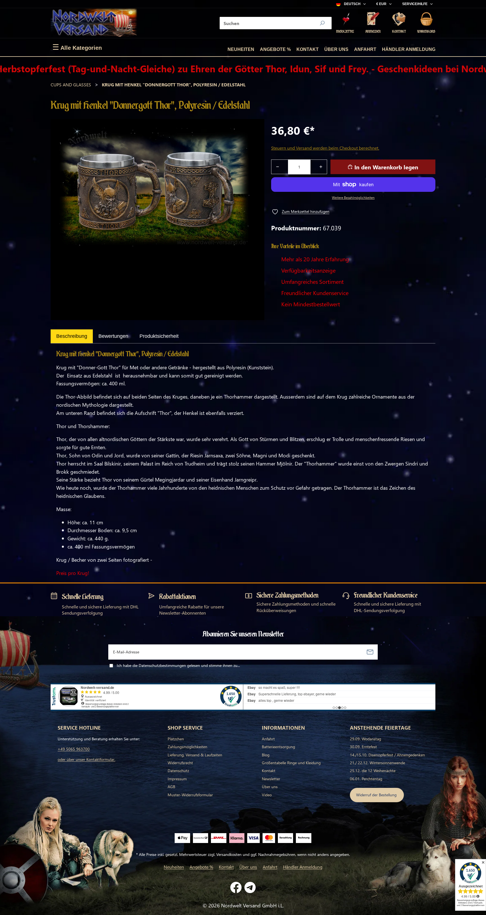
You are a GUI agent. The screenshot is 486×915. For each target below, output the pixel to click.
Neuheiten (241, 49)
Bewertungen (113, 336)
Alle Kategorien (77, 47)
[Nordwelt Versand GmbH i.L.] (94, 23)
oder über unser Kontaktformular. (86, 759)
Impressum (177, 778)
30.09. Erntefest (363, 746)
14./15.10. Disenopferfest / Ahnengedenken (387, 754)
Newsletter (271, 778)
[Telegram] (250, 887)
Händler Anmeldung (408, 49)
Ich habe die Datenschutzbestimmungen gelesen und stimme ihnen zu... (178, 665)
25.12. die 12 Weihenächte (372, 770)
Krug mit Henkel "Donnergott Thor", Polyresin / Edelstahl (174, 84)
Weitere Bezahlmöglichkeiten (353, 197)
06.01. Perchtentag (366, 778)
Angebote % (275, 49)
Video (267, 794)
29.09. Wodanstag (365, 738)
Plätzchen (176, 738)
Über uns (336, 49)
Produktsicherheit (159, 336)
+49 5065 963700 (74, 749)
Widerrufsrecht (180, 762)
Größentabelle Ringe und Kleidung (291, 762)
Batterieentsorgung (278, 746)
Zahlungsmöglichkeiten (187, 746)
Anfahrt (365, 49)
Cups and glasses (71, 84)
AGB (171, 786)
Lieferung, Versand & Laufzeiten (195, 754)
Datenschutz (178, 770)
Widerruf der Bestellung (377, 794)
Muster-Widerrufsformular (190, 794)
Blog (265, 754)
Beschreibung (71, 336)
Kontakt (307, 49)
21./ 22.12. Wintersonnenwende (377, 762)
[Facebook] (236, 887)
